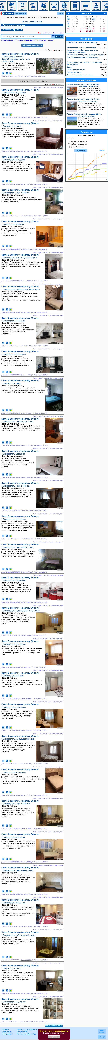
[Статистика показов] (10, 73)
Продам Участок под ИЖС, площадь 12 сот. (84, 114)
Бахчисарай (8, 30)
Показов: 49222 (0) (27, 184)
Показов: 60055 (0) (27, 345)
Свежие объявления (86, 80)
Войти (60, 13)
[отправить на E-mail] (7, 73)
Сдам (19, 30)
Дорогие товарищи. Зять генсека (80, 75)
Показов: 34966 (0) (27, 698)
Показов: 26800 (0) (27, 828)
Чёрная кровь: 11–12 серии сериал (81, 47)
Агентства (47, 33)
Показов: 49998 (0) (27, 151)
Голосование (86, 132)
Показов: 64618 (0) (27, 602)
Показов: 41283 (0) (27, 413)
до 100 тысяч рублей (79, 141)
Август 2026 (86, 13)
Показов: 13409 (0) (27, 993)
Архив (102, 150)
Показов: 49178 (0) (27, 510)
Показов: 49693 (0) (27, 215)
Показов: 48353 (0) (27, 312)
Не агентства (58, 33)
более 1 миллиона (78, 147)
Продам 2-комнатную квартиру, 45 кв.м (83, 99)
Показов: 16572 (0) (27, 960)
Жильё (9, 13)
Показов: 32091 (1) (27, 795)
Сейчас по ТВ (86, 39)
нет (72, 138)
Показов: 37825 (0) (27, 667)
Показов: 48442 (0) (27, 375)
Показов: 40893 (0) (27, 477)
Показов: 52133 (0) (27, 445)
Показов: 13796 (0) (27, 1021)
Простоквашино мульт (76, 69)
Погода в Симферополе (54, 1026)
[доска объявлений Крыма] (2, 13)
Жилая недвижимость (32, 21)
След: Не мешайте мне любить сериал (82, 57)
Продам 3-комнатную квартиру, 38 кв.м (83, 84)
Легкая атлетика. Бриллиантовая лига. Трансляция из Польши (82, 51)
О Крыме (20, 13)
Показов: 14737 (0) (27, 76)
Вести (69, 67)
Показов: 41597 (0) (27, 538)
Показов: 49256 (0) (27, 572)
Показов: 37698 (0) (27, 635)
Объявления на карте (32, 45)
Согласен (54, 1037)
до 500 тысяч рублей (79, 144)
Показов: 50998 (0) (27, 281)
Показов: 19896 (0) (27, 926)
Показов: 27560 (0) (27, 894)
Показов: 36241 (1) (27, 730)
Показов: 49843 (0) (27, 249)
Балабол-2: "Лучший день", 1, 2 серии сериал (85, 55)
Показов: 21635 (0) (27, 862)
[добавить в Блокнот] (3, 73)
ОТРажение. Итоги (74, 72)
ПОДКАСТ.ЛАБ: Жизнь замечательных (82, 42)
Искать (59, 36)
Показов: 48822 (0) (27, 764)
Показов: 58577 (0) (27, 117)
